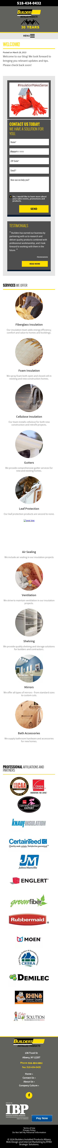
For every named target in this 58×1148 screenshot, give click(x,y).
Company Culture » (29, 1085)
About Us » (29, 1081)
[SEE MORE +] (29, 306)
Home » (29, 1074)
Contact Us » (29, 1078)
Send (33, 209)
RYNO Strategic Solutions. (35, 1143)
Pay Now (42, 1118)
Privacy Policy (29, 1130)
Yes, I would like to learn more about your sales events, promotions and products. (30, 199)
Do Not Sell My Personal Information (29, 1132)
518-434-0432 (29, 3)
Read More (35, 264)
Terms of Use (29, 1128)
